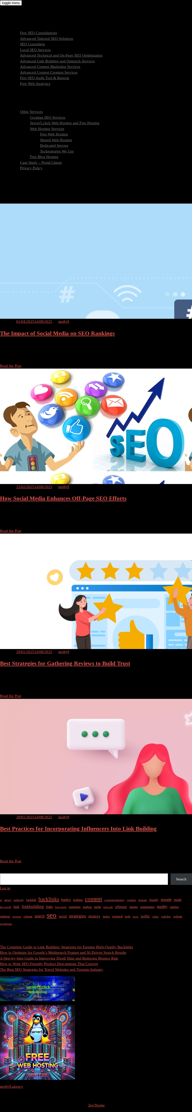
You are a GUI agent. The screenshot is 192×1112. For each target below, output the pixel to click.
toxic (135, 916)
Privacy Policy (31, 168)
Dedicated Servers (54, 145)
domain (142, 900)
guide (178, 900)
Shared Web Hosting (56, 140)
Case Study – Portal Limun (41, 163)
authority (19, 900)
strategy (94, 916)
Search (5, 870)
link (17, 907)
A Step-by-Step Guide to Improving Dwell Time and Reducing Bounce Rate (59, 958)
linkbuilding (33, 906)
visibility (166, 916)
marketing (74, 907)
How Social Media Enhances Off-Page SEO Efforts (63, 498)
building (78, 900)
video (155, 916)
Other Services (31, 112)
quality (162, 906)
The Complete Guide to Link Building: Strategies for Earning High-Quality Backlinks (66, 947)
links (49, 907)
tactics (106, 916)
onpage (133, 907)
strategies (77, 915)
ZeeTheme (96, 1105)
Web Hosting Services (47, 129)
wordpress (6, 923)
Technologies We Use (57, 151)
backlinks (48, 899)
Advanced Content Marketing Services (50, 67)
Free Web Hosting (54, 134)
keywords (5, 907)
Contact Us (18, 179)
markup (87, 907)
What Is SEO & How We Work (34, 89)
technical (117, 916)
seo (51, 915)
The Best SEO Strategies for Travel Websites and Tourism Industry (51, 970)
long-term (60, 907)
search (39, 916)
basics (66, 899)
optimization (147, 907)
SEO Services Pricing (26, 95)
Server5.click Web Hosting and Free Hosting (65, 123)
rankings (5, 916)
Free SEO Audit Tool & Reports (44, 78)
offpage (121, 907)
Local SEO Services (35, 50)
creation (131, 900)
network (108, 907)
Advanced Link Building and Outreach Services (57, 61)
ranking (174, 907)
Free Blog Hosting (44, 157)
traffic (145, 916)
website (177, 916)
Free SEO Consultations (38, 33)
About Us (17, 106)
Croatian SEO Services (47, 117)
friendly (153, 900)
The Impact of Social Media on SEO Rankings (57, 333)
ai (1, 900)
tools (127, 916)
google (166, 899)
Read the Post (10, 366)
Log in (5, 888)
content (93, 899)
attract (7, 900)
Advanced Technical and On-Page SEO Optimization (61, 55)
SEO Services (20, 27)
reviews (16, 916)
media (97, 907)
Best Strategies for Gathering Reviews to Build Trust (65, 663)
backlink (31, 900)
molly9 (63, 322)
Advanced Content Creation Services (49, 72)
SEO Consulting (32, 44)
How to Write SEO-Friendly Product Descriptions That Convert (49, 964)
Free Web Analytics (35, 84)
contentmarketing (114, 900)
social (63, 916)
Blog (14, 174)
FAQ (13, 100)
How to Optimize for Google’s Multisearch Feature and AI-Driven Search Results (63, 952)
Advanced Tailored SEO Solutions (46, 39)
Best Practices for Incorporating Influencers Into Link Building (78, 829)
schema (28, 916)
